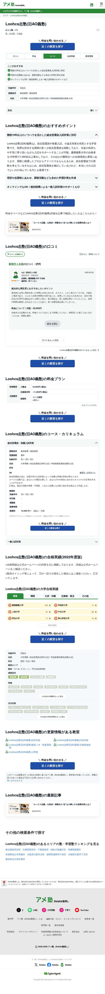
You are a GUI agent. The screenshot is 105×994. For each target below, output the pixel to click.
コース (52, 56)
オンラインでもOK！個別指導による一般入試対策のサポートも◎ (43, 187)
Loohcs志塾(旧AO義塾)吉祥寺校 (24, 740)
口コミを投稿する (16, 254)
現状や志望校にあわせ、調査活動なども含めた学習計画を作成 (41, 178)
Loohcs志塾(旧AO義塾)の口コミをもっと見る (78, 350)
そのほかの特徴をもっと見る (52, 696)
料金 (34, 56)
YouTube (84, 910)
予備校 (19, 33)
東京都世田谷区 (13, 849)
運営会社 (76, 931)
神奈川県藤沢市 (58, 849)
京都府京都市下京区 (78, 854)
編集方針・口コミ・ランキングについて (63, 918)
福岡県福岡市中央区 (56, 854)
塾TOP (5, 15)
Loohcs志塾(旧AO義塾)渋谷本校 (72, 740)
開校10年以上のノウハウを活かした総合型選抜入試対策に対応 (41, 135)
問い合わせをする (14, 780)
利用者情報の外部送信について (54, 931)
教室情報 (89, 56)
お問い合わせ (89, 931)
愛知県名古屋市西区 (15, 859)
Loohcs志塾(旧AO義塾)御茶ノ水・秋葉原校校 (30, 746)
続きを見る (52, 625)
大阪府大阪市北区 (36, 854)
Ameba (42, 964)
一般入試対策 (14, 541)
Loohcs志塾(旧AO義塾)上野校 (23, 752)
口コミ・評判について (91, 254)
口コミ (16, 56)
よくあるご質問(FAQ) (52, 934)
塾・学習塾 (10, 33)
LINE (35, 910)
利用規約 (10, 931)
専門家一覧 (46, 925)
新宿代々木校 (16, 264)
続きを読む (52, 323)
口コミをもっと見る (50, 340)
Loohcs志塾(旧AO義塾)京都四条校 (74, 744)
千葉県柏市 (43, 849)
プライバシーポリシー (27, 931)
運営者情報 (59, 925)
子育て (68, 910)
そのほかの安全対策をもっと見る (52, 716)
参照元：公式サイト (88, 472)
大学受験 (51, 910)
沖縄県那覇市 (74, 849)
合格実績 (71, 56)
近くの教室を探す (52, 46)
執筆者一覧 (89, 918)
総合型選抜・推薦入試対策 (21, 442)
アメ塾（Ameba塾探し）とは (30, 918)
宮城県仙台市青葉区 (15, 854)
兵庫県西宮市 (29, 849)
